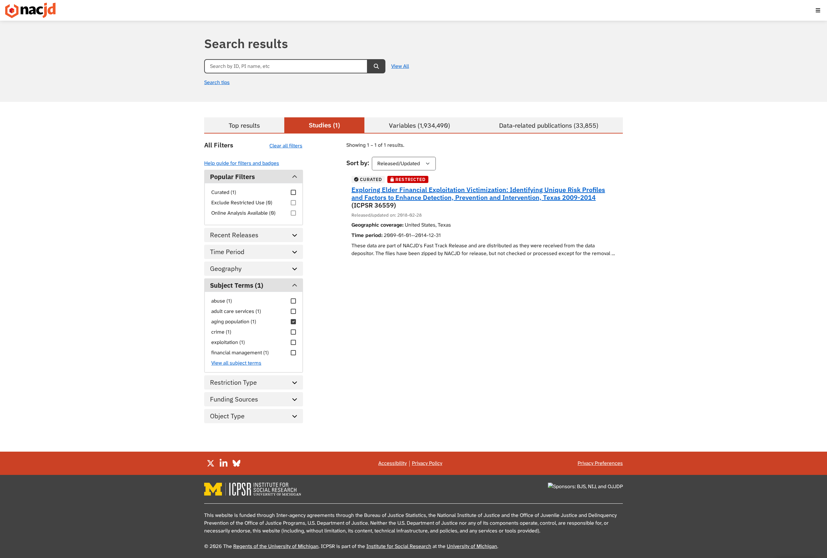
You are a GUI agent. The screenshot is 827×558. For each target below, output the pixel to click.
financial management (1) (240, 352)
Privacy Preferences (600, 463)
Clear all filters (285, 145)
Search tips (217, 82)
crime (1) (221, 331)
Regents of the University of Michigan (276, 546)
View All (400, 66)
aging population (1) (233, 321)
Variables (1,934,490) (419, 125)
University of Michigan (472, 546)
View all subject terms (236, 362)
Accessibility (392, 463)
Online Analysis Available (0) (243, 212)
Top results (244, 125)
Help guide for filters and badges (241, 163)
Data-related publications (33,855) (548, 125)
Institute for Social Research (398, 546)
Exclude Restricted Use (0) (241, 202)
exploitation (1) (228, 342)
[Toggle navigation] (818, 10)
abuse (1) (221, 300)
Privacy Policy (427, 463)
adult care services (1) (236, 311)
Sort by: (357, 162)
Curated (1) (223, 192)
